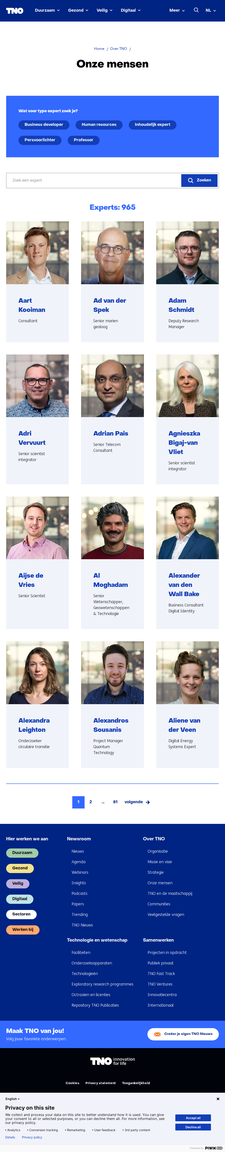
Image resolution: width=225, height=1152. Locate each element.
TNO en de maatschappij (170, 893)
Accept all (193, 1118)
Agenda (78, 861)
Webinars (80, 872)
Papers (78, 904)
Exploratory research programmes (102, 984)
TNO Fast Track (161, 973)
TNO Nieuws (82, 925)
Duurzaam (45, 11)
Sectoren (21, 914)
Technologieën (85, 973)
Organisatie (158, 851)
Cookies (72, 1083)
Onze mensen (160, 883)
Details (10, 1137)
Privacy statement (100, 1083)
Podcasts (79, 893)
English (11, 1099)
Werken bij (22, 930)
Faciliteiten (81, 952)
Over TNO (154, 839)
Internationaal (161, 1005)
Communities (159, 904)
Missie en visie (160, 861)
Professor (83, 140)
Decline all (193, 1127)
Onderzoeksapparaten (92, 963)
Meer (174, 11)
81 (115, 802)
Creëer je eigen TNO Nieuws (188, 1034)
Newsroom (79, 839)
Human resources (99, 125)
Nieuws (78, 851)
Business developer (44, 125)
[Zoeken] (196, 10)
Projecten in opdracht (167, 952)
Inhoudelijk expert (152, 125)
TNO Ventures (160, 984)
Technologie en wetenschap (97, 940)
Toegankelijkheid (136, 1083)
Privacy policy (32, 1137)
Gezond (75, 11)
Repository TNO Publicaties (95, 1005)
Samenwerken (158, 940)
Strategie (156, 872)
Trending (80, 914)
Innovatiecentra (162, 994)
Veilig (102, 11)
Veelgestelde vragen (166, 914)
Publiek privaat (161, 963)
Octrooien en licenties (91, 994)
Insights (79, 883)
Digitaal (128, 11)
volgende (137, 803)
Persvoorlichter (40, 140)
